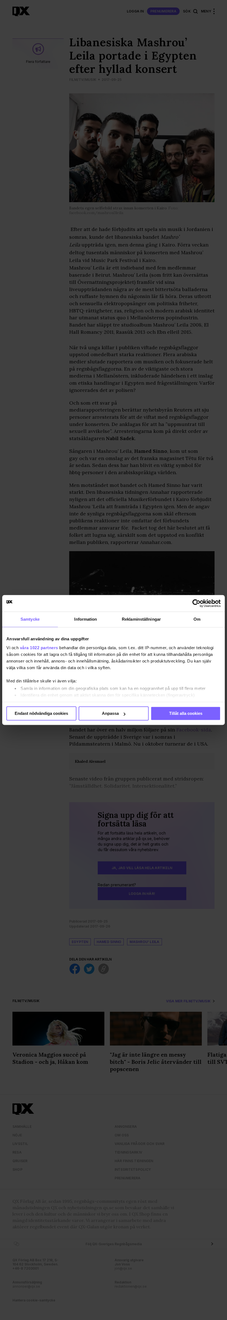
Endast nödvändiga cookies (41, 713)
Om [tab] (197, 619)
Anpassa (110, 713)
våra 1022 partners (39, 647)
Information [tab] (85, 619)
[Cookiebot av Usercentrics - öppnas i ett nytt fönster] (196, 603)
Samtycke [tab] (30, 619)
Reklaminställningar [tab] (141, 619)
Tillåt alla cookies (185, 713)
